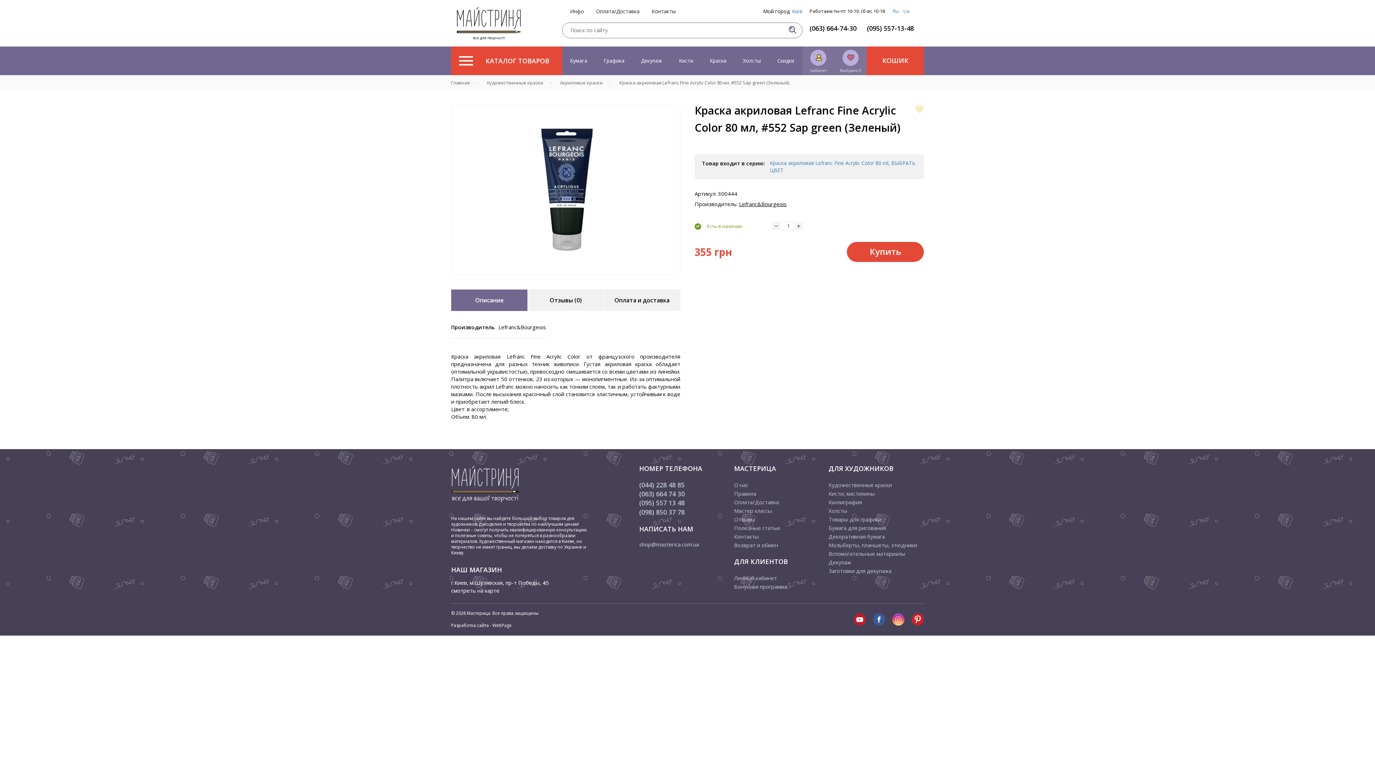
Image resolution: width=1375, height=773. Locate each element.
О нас (741, 484)
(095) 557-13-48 (890, 28)
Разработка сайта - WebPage (481, 625)
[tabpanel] (566, 190)
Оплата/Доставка (618, 11)
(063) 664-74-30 (833, 28)
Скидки (785, 60)
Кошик (895, 60)
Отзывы (744, 519)
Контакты (664, 11)
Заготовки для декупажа (860, 570)
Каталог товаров (517, 61)
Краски (718, 60)
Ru (896, 11)
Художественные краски (860, 484)
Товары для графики (855, 519)
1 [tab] (565, 280)
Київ (797, 11)
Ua (906, 11)
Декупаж (651, 60)
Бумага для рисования (857, 527)
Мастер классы (753, 510)
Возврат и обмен (756, 545)
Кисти (686, 60)
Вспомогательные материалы (867, 553)
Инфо (577, 11)
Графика (614, 60)
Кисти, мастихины (852, 493)
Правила (745, 493)
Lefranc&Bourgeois (763, 204)
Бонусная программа (760, 586)
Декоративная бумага (857, 536)
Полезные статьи (757, 527)
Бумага (578, 60)
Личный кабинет (755, 578)
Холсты (752, 60)
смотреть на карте (475, 590)
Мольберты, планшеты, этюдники (873, 545)
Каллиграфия (845, 502)
